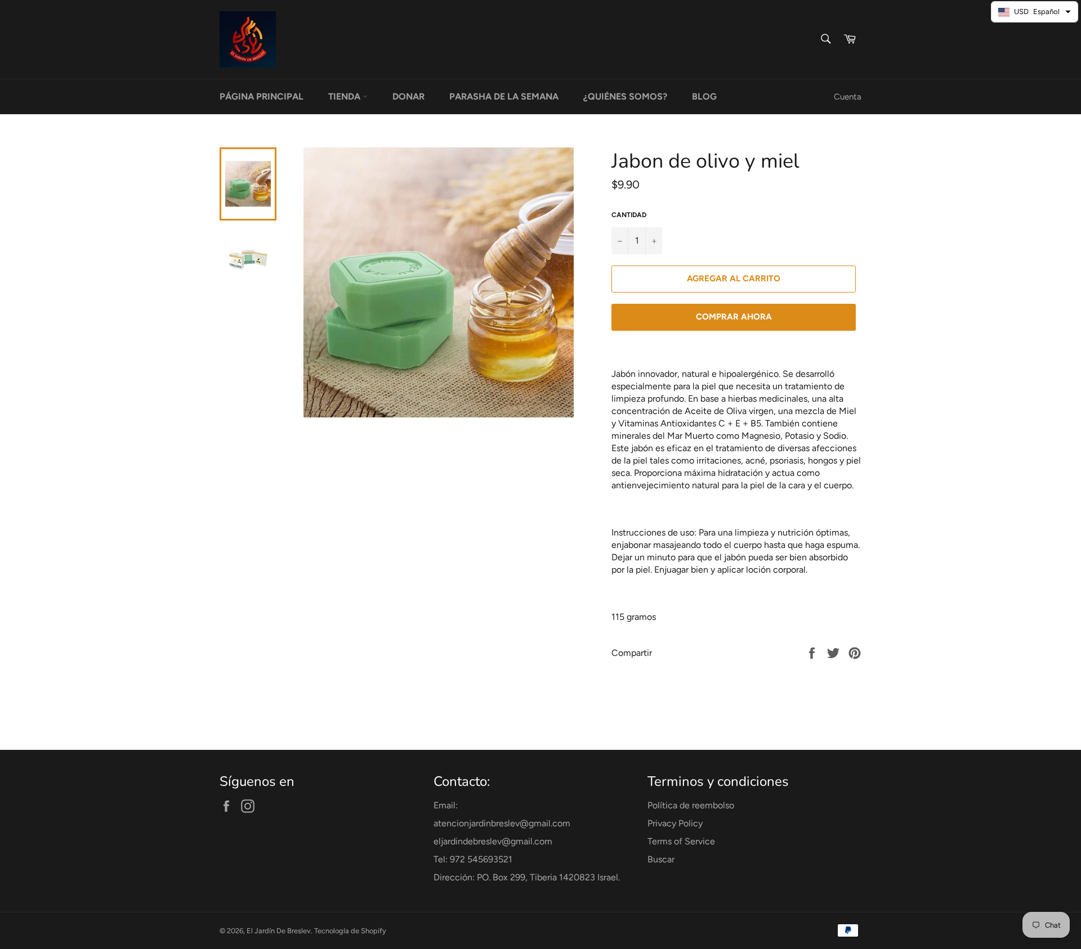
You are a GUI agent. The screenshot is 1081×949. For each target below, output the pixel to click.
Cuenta (847, 97)
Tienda (345, 96)
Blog (704, 96)
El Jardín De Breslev (279, 930)
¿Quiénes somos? (625, 96)
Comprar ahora (734, 317)
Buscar (660, 859)
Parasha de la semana (504, 96)
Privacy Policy (675, 823)
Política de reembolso (690, 805)
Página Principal (261, 96)
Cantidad (628, 215)
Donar (408, 96)
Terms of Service (681, 841)
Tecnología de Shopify (350, 930)
